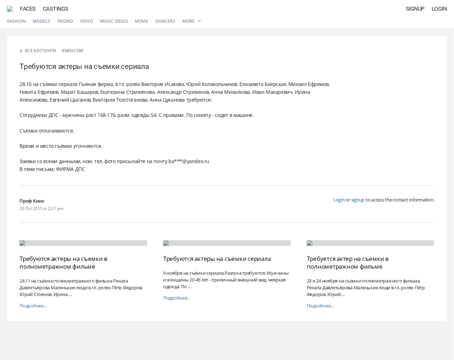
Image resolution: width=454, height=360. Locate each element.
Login (439, 8)
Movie (141, 21)
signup (358, 200)
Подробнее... (33, 305)
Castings (55, 8)
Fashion (16, 21)
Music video (114, 21)
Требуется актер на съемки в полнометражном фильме (348, 262)
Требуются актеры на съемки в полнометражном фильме (63, 262)
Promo (65, 21)
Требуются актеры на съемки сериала (217, 258)
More (189, 21)
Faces (28, 8)
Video (86, 21)
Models (41, 21)
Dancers (165, 21)
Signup (415, 8)
